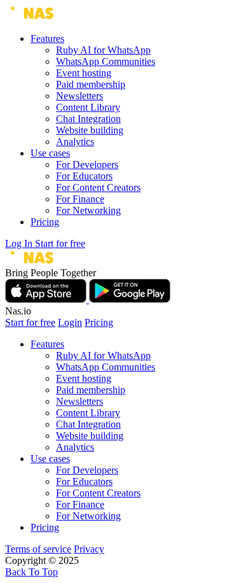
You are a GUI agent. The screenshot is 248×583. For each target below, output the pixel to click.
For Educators (84, 176)
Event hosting (83, 72)
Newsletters (79, 95)
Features (47, 38)
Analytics (75, 141)
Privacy (89, 549)
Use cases (50, 153)
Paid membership (90, 84)
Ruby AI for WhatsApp (103, 50)
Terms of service (38, 549)
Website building (89, 130)
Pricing (45, 221)
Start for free (60, 243)
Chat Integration (88, 118)
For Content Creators (98, 187)
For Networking (88, 210)
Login (70, 322)
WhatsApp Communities (105, 61)
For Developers (87, 164)
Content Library (88, 107)
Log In (20, 243)
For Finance (80, 198)
